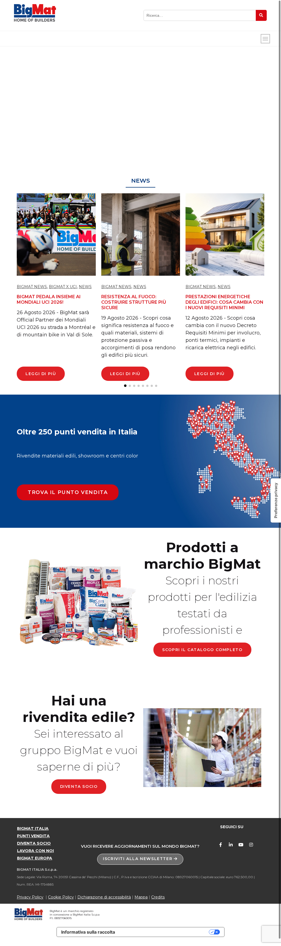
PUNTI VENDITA (33, 835)
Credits (158, 897)
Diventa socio (79, 786)
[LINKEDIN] (230, 844)
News (85, 286)
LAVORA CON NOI (35, 850)
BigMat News (32, 286)
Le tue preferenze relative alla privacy (164, 932)
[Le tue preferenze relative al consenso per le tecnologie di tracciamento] (276, 500)
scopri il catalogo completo (202, 649)
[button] (68, 492)
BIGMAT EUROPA (34, 858)
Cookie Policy (61, 897)
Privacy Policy (30, 897)
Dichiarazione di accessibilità (104, 897)
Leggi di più (41, 373)
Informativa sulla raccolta (88, 932)
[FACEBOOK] (220, 844)
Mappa (141, 897)
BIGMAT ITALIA (33, 828)
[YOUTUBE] (241, 844)
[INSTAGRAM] (251, 844)
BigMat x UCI (63, 286)
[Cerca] (261, 15)
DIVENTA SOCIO (34, 843)
